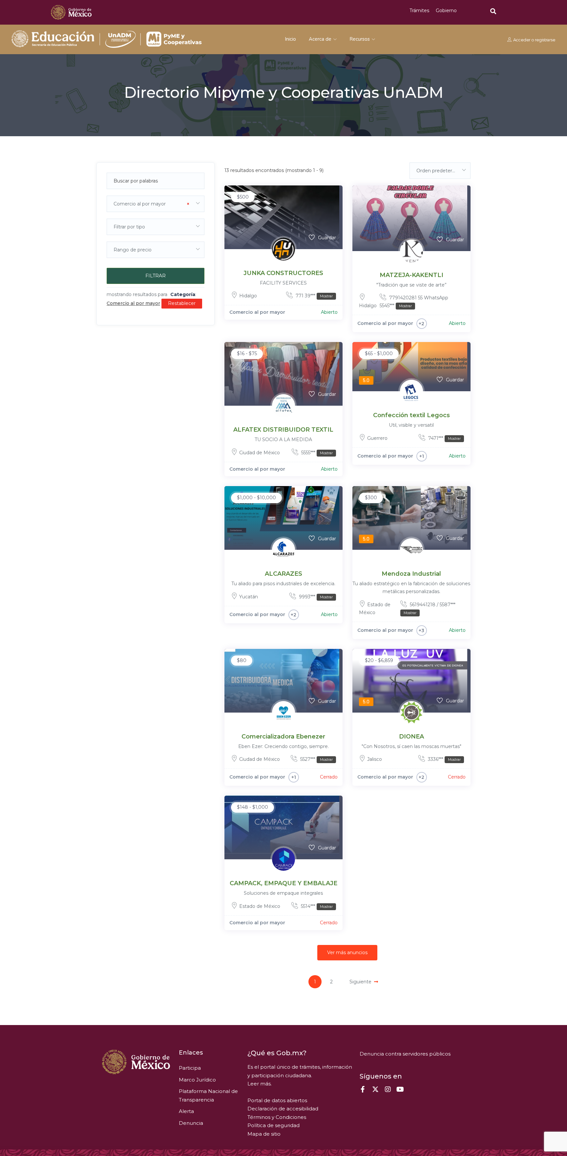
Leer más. (259, 1084)
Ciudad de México (259, 453)
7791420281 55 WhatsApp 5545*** (414, 302)
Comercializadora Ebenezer (283, 736)
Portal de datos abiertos (277, 1100)
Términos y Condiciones (276, 1117)
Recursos (360, 39)
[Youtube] (400, 1089)
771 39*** (313, 296)
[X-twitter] (375, 1089)
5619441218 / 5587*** (429, 608)
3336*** (444, 759)
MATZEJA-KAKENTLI (411, 275)
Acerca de (321, 39)
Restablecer (182, 303)
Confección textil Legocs (411, 415)
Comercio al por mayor (257, 312)
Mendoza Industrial (411, 573)
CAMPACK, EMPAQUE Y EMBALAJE (283, 883)
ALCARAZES (283, 573)
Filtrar (155, 276)
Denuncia (191, 1123)
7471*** (444, 438)
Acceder (521, 39)
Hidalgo (248, 296)
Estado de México (259, 906)
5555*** (316, 453)
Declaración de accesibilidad (282, 1108)
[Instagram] (388, 1089)
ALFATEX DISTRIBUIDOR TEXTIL (283, 429)
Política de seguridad (273, 1125)
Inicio (290, 39)
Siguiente (360, 982)
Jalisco (374, 759)
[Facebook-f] (363, 1089)
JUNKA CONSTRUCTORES (283, 273)
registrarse (545, 39)
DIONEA (411, 736)
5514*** (316, 906)
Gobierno (446, 10)
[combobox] (155, 204)
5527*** (316, 759)
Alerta (186, 1111)
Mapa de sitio (264, 1134)
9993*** (315, 597)
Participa (190, 1068)
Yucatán (248, 597)
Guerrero (377, 438)
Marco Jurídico (197, 1080)
